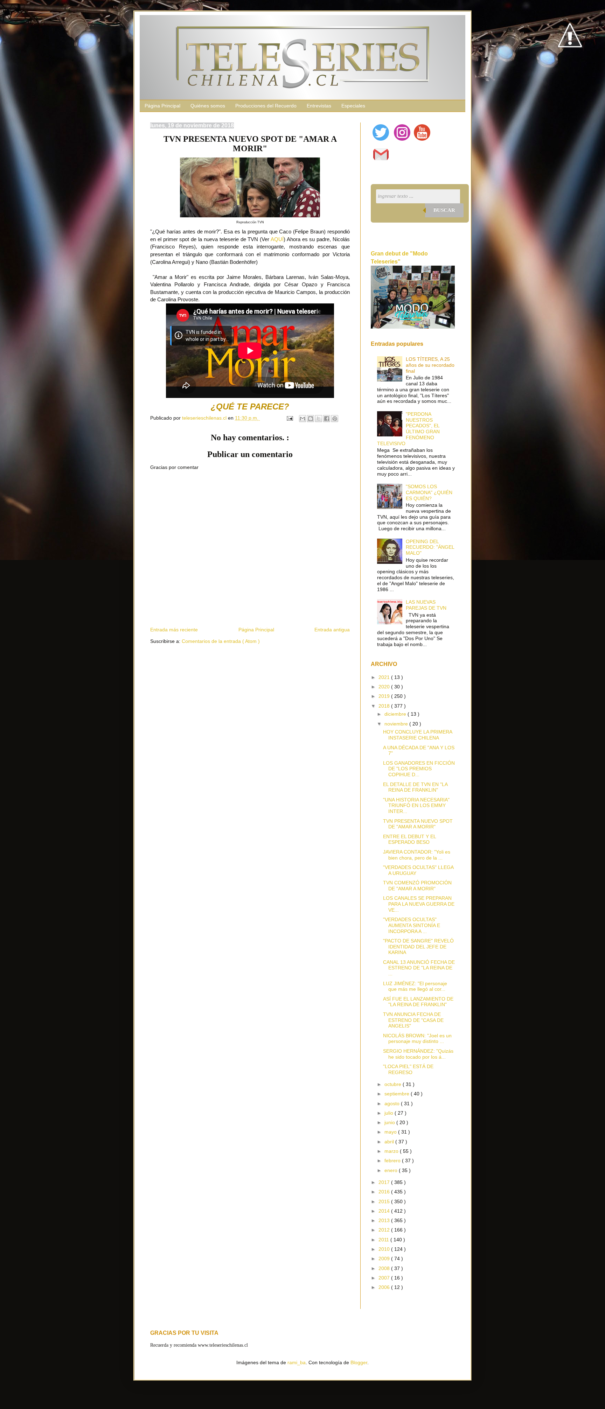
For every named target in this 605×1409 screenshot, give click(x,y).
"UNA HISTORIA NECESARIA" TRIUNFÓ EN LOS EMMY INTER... (416, 805)
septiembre (397, 1093)
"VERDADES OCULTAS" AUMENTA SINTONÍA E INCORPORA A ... (411, 925)
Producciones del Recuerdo (266, 105)
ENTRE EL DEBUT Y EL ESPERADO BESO (409, 839)
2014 (384, 1211)
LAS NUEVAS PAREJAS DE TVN (426, 605)
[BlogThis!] (310, 418)
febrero (393, 1160)
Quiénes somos (207, 105)
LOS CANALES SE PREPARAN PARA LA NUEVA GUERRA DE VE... (418, 904)
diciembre (396, 714)
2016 (384, 1191)
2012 (384, 1230)
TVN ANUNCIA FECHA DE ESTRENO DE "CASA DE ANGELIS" (413, 1020)
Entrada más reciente (174, 629)
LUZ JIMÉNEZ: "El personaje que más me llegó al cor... (415, 986)
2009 (384, 1258)
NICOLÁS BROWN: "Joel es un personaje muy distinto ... (417, 1038)
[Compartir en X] (318, 418)
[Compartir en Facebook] (326, 418)
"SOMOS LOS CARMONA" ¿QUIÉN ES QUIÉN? (429, 492)
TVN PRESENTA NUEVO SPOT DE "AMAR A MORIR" (418, 824)
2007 (384, 1278)
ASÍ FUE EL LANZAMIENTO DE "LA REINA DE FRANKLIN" (418, 1002)
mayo (391, 1132)
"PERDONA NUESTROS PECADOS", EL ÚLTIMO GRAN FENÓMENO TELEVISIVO (408, 428)
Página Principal (162, 105)
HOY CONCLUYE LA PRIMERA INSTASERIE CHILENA (417, 735)
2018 (384, 706)
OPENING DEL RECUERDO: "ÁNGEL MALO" (430, 547)
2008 (384, 1268)
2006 (384, 1287)
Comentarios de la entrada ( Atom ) (221, 641)
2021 (384, 677)
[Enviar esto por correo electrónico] (302, 418)
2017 (384, 1182)
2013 (384, 1220)
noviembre (396, 724)
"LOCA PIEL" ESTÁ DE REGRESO (408, 1069)
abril (389, 1141)
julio (389, 1113)
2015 (384, 1201)
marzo (392, 1151)
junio (390, 1122)
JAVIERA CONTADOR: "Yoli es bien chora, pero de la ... (416, 855)
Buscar (444, 210)
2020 (384, 686)
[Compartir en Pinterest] (334, 418)
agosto (392, 1103)
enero (391, 1170)
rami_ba (296, 1362)
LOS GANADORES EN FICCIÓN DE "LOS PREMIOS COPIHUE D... (419, 769)
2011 (384, 1239)
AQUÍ (277, 239)
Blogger (358, 1362)
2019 (384, 696)
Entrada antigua (332, 629)
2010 (384, 1249)
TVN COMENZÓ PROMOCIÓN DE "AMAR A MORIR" (417, 885)
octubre (393, 1084)
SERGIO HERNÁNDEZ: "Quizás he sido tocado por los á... (418, 1054)
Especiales (353, 105)
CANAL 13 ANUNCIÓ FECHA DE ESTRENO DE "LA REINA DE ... (419, 968)
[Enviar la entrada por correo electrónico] (289, 418)
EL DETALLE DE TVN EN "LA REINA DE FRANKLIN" (415, 787)
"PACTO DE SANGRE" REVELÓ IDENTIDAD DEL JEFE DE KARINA (418, 946)
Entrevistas (319, 105)
